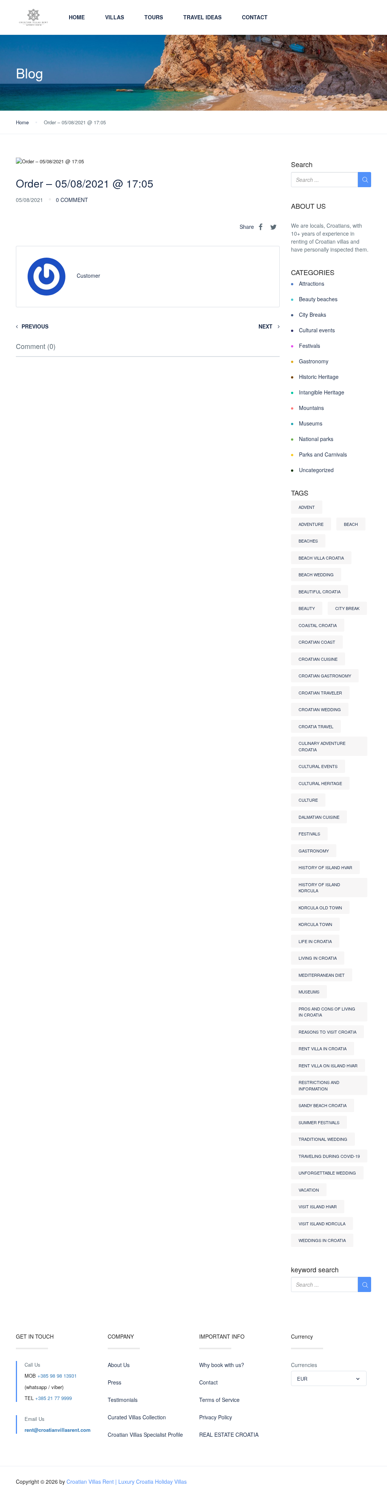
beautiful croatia (320, 591)
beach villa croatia (321, 558)
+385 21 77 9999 (53, 1398)
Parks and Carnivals (323, 454)
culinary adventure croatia (322, 746)
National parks (316, 439)
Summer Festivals (319, 1122)
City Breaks (312, 314)
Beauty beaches (318, 299)
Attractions (311, 283)
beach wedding (316, 574)
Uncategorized (316, 470)
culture (308, 800)
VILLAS (114, 17)
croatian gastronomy (325, 676)
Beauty (307, 608)
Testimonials (123, 1399)
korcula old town (320, 907)
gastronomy (314, 851)
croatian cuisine (318, 659)
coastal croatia (318, 625)
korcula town (315, 924)
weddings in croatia (322, 1240)
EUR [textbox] (302, 1378)
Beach (351, 524)
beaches (308, 541)
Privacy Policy (215, 1417)
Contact (255, 17)
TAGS (299, 493)
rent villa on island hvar (328, 1065)
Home (77, 17)
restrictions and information (319, 1085)
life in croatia (315, 941)
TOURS (153, 17)
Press (114, 1382)
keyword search (315, 1269)
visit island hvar (318, 1206)
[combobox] (329, 1378)
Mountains (311, 407)
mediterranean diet (322, 975)
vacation (309, 1190)
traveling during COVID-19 (329, 1156)
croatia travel (316, 726)
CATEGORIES (312, 272)
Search (302, 164)
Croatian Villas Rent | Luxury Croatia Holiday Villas (127, 1481)
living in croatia (318, 958)
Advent (307, 507)
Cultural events (317, 330)
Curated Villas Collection (137, 1417)
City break (347, 608)
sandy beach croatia (323, 1105)
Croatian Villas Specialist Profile (145, 1434)
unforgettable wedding (327, 1173)
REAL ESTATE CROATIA (229, 1434)
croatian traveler (320, 693)
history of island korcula (319, 887)
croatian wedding (320, 709)
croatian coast (317, 642)
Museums (310, 423)
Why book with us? (221, 1365)
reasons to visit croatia (327, 1032)
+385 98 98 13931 (57, 1375)
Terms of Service (219, 1399)
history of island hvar (325, 867)
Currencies (304, 1365)
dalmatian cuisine (319, 817)
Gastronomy (313, 361)
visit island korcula (322, 1223)
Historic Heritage (319, 376)
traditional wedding (323, 1139)
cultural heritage (320, 783)
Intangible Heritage (321, 392)
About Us (119, 1365)
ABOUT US (308, 206)
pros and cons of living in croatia (327, 1012)
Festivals (309, 345)
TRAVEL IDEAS (202, 17)
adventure (311, 524)
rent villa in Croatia (323, 1048)
